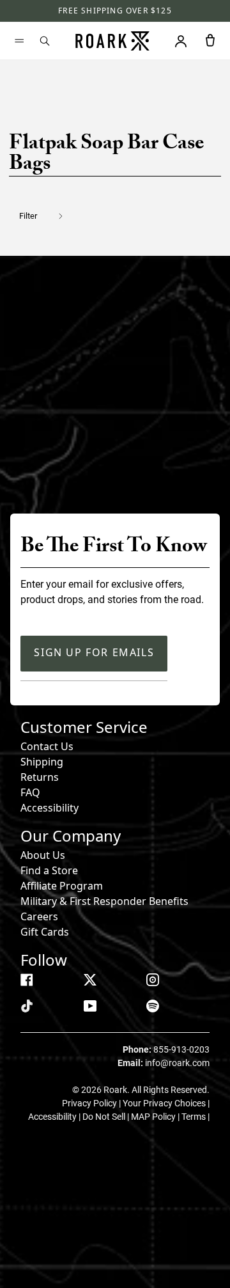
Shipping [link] (41, 762)
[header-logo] (112, 41)
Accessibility (49, 808)
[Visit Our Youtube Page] (90, 1006)
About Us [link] (42, 855)
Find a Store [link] (49, 870)
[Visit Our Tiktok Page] (26, 1006)
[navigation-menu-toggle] (19, 41)
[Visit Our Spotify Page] (152, 1006)
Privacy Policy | (92, 1103)
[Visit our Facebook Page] (26, 979)
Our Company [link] (70, 835)
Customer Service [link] (84, 726)
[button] (49, 216)
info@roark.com (177, 1063)
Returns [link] (39, 777)
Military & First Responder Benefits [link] (104, 901)
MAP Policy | (156, 1116)
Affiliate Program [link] (61, 886)
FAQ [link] (30, 792)
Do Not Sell (104, 1116)
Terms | (195, 1116)
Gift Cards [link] (44, 932)
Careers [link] (39, 916)
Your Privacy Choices (165, 1103)
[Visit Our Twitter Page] (90, 979)
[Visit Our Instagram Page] (152, 979)
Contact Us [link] (46, 746)
